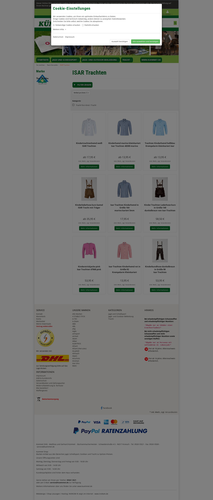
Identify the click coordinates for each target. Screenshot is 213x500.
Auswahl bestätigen (120, 41)
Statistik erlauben (91, 25)
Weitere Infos (59, 29)
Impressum (69, 37)
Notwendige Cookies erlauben (67, 25)
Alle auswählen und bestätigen (145, 41)
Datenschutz (58, 37)
